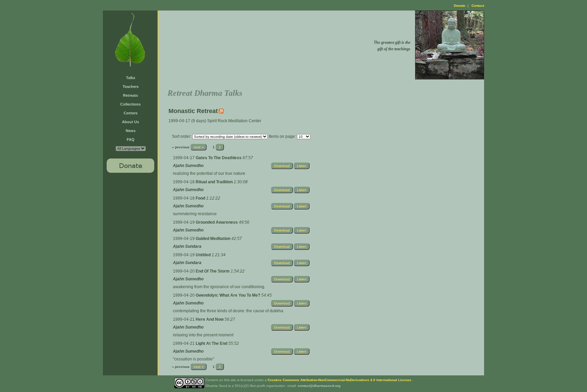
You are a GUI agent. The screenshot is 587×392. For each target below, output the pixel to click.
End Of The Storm (213, 271)
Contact (478, 5)
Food (201, 198)
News (131, 131)
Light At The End (212, 343)
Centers (131, 113)
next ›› (198, 147)
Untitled (204, 255)
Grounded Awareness (217, 222)
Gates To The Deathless (219, 157)
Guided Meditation (213, 238)
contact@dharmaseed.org (319, 386)
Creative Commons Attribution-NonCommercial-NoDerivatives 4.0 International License (339, 380)
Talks (130, 78)
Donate (459, 5)
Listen (301, 166)
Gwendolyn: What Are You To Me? (228, 295)
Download (282, 166)
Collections (130, 104)
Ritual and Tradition (215, 182)
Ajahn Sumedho (188, 165)
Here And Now (210, 319)
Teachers (131, 87)
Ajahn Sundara (187, 246)
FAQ (131, 139)
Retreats (130, 95)
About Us (130, 122)
